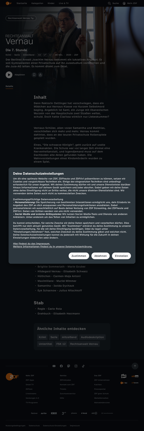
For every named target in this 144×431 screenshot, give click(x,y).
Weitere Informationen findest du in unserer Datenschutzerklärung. (52, 246)
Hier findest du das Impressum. (31, 243)
